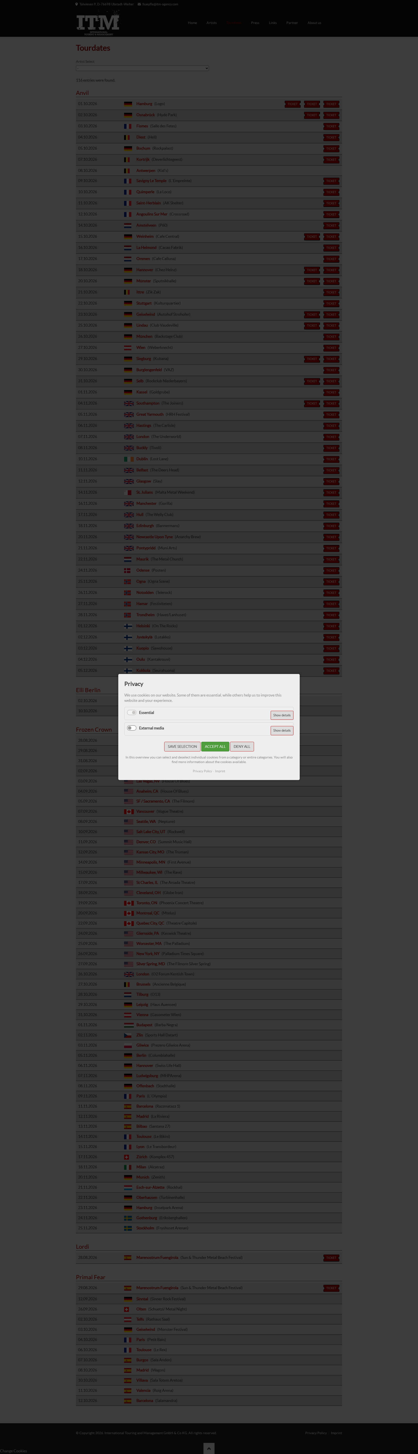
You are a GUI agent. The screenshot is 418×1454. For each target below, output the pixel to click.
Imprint (220, 771)
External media (151, 728)
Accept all (215, 746)
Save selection (182, 746)
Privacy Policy (202, 771)
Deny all (242, 746)
